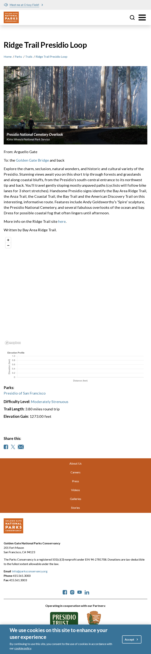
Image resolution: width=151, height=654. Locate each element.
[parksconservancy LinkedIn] (87, 592)
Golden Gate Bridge (32, 160)
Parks (18, 56)
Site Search (132, 17)
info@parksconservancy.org (30, 571)
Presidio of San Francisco (25, 393)
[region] (75, 291)
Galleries (75, 498)
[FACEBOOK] (6, 447)
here (62, 221)
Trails (28, 56)
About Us (75, 463)
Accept (129, 639)
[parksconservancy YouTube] (79, 592)
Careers (75, 472)
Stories (75, 507)
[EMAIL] (21, 447)
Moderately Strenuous (49, 401)
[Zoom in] (8, 240)
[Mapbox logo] (13, 343)
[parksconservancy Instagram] (72, 592)
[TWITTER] (13, 447)
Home (8, 56)
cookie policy (22, 648)
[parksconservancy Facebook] (65, 592)
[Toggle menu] (142, 17)
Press (75, 481)
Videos (75, 490)
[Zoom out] (8, 245)
